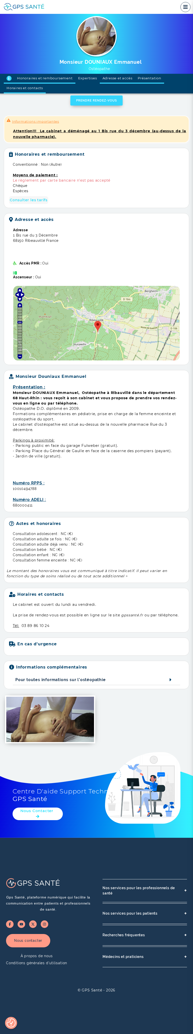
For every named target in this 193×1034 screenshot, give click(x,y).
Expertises (87, 78)
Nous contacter (28, 941)
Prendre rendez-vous (96, 100)
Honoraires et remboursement (45, 78)
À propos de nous (37, 956)
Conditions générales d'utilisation (36, 963)
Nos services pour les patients (145, 913)
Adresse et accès (117, 78)
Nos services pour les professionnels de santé (145, 890)
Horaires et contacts (25, 88)
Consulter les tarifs (28, 200)
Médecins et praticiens (145, 956)
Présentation (149, 78)
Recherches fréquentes (145, 935)
